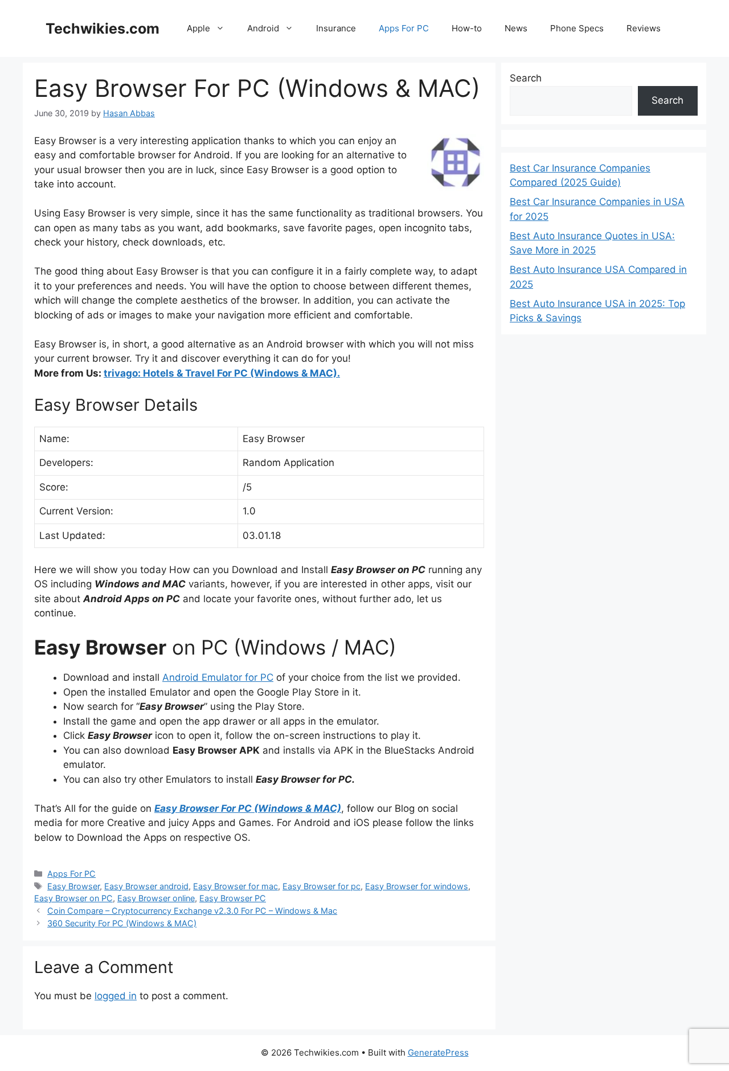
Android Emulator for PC (217, 677)
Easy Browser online (156, 898)
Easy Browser (73, 886)
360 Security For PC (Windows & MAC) (121, 923)
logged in (116, 995)
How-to (467, 28)
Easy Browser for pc (321, 886)
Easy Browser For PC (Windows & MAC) (247, 808)
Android (263, 28)
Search (526, 78)
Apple (198, 28)
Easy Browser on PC (73, 898)
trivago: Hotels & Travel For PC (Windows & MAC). (222, 373)
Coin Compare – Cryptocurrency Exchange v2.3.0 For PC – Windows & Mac (192, 910)
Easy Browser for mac (235, 886)
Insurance (336, 28)
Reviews (643, 28)
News (516, 28)
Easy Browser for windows (416, 886)
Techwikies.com (102, 28)
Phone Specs (577, 28)
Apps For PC (404, 28)
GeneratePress (438, 1052)
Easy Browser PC (232, 898)
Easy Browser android (146, 886)
